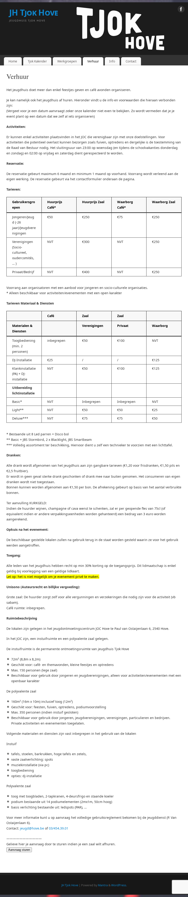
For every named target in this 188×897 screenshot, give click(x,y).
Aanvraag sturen (19, 849)
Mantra (103, 885)
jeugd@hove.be (32, 828)
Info (112, 61)
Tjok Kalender (37, 61)
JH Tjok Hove (33, 12)
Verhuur (93, 61)
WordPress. (119, 885)
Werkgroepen (67, 61)
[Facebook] (181, 10)
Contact (131, 61)
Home (12, 61)
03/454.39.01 (58, 828)
